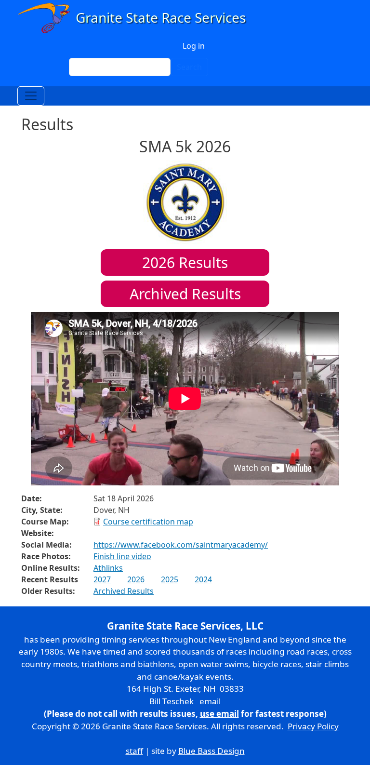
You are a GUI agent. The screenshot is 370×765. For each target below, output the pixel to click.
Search (189, 67)
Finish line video (122, 556)
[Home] (136, 18)
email (210, 701)
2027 (102, 579)
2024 (203, 579)
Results (185, 262)
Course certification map (148, 521)
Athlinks (108, 568)
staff (134, 750)
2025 (169, 579)
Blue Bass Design (211, 750)
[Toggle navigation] (30, 96)
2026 (136, 579)
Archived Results (185, 294)
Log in (194, 45)
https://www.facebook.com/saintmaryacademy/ (180, 544)
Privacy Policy (313, 726)
